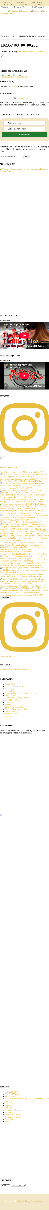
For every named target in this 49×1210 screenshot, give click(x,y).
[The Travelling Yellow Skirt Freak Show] (1, 815)
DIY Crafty (9, 689)
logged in (14, 86)
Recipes (8, 705)
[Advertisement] (21, 778)
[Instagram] (12, 11)
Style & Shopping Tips (14, 707)
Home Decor (10, 691)
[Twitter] (44, 11)
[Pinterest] (35, 11)
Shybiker (8, 1105)
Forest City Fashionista (14, 1115)
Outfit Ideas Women (13, 700)
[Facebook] (24, 11)
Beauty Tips (10, 684)
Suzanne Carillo (6, 14)
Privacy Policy (36, 2)
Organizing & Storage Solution (17, 698)
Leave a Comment (37, 51)
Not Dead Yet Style (12, 1094)
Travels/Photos (11, 714)
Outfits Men (10, 702)
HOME (7, 2)
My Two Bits (10, 695)
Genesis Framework (37, 1201)
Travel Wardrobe (11, 711)
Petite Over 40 (10, 1096)
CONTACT (9, 5)
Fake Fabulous (11, 1121)
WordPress (22, 1203)
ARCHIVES (5, 1185)
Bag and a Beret (11, 1092)
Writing (8, 716)
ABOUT (20, 2)
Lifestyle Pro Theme (23, 1201)
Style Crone (9, 1103)
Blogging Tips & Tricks (14, 686)
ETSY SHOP (19, 7)
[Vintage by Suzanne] (24, 171)
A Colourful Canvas (13, 1110)
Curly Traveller (11, 1119)
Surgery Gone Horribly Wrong (17, 709)
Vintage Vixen (10, 1112)
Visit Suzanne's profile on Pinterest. (14, 670)
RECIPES (24, 5)
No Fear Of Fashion (13, 1117)
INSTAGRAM (38, 7)
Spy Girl (8, 1108)
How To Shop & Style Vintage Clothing (21, 693)
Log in (28, 1203)
